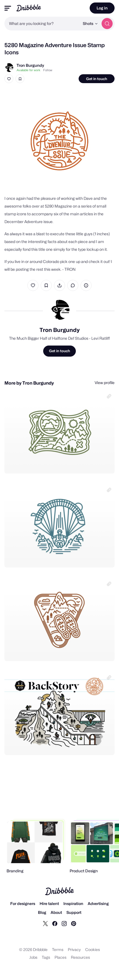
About (56, 912)
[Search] (107, 23)
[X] (45, 923)
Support (73, 912)
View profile (105, 382)
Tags (46, 957)
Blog (42, 912)
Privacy (74, 949)
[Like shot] (8, 78)
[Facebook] (54, 923)
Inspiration (73, 903)
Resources (80, 957)
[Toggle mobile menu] (8, 8)
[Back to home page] (28, 7)
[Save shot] (19, 78)
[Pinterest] (73, 923)
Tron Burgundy (30, 65)
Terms (57, 949)
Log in (102, 8)
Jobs (33, 957)
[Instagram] (64, 923)
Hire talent (49, 903)
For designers (22, 903)
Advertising (98, 903)
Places (60, 957)
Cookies (92, 949)
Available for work (28, 70)
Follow (47, 70)
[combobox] (42, 23)
